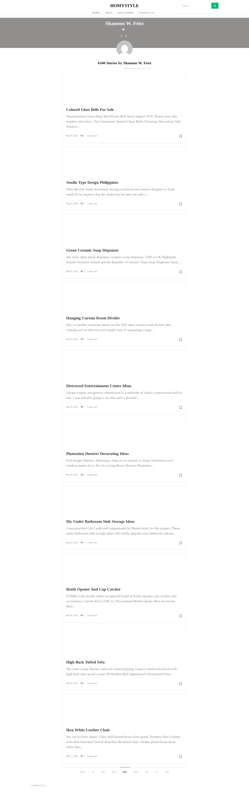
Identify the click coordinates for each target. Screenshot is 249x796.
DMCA (108, 13)
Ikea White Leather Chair (88, 730)
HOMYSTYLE (124, 5)
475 (125, 772)
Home (96, 13)
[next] (156, 772)
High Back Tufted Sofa (85, 662)
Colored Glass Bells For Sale (90, 109)
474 (114, 772)
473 (103, 772)
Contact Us (146, 13)
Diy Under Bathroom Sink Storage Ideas (100, 521)
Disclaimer (125, 13)
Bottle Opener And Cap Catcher (93, 589)
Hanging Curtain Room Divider (93, 318)
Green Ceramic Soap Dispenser (92, 250)
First (82, 772)
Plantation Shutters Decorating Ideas (97, 453)
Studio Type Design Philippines (92, 182)
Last (167, 772)
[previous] (93, 772)
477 (147, 772)
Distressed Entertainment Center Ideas (98, 386)
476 (136, 772)
